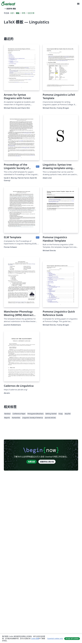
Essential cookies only (55, 638)
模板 (17, 13)
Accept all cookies (72, 639)
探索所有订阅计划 (47, 462)
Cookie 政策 (35, 638)
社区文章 (31, 13)
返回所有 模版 (10, 9)
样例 (23, 13)
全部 (12, 13)
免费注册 (31, 462)
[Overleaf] (8, 3)
